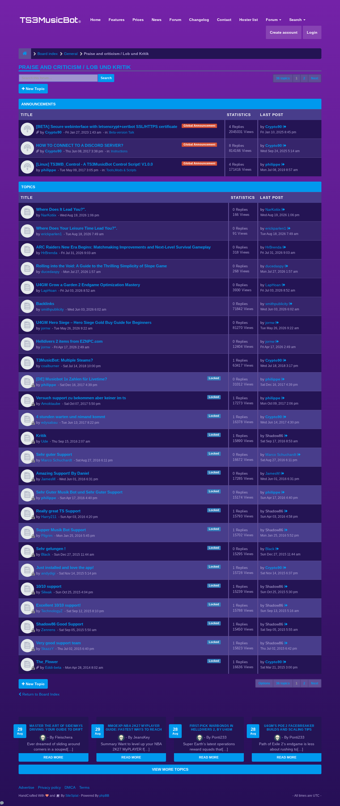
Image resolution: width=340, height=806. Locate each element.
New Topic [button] (35, 89)
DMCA (70, 787)
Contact (224, 20)
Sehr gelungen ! (51, 548)
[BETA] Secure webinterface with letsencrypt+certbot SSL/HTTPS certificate (106, 126)
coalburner (50, 366)
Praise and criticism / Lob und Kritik (75, 67)
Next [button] (314, 78)
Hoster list (248, 20)
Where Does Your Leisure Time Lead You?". (76, 228)
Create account (284, 32)
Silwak (46, 592)
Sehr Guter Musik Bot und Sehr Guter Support (79, 492)
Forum (175, 20)
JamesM (48, 479)
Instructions (119, 151)
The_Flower (47, 661)
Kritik (41, 435)
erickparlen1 (51, 234)
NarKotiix (48, 215)
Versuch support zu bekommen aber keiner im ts (81, 398)
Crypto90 (53, 132)
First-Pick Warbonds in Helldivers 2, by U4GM (211, 727)
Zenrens (48, 630)
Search (296, 20)
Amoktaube (50, 403)
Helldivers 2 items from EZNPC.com (69, 341)
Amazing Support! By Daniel (62, 473)
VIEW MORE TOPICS (170, 769)
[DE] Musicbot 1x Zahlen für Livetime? (71, 379)
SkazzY (47, 648)
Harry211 (49, 517)
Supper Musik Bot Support (61, 530)
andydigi (48, 573)
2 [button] (304, 78)
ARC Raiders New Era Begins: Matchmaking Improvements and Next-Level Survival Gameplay (123, 247)
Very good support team (58, 643)
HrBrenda (49, 253)
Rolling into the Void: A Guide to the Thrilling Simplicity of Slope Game (101, 266)
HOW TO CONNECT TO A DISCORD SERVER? (79, 145)
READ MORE (53, 757)
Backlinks (45, 303)
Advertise (26, 787)
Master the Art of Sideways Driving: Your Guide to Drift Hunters (56, 729)
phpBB (104, 796)
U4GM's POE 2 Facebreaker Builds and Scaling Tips (289, 727)
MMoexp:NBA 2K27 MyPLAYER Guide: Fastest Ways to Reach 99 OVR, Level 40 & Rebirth (134, 729)
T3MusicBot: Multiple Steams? (64, 360)
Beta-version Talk (121, 132)
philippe (48, 170)
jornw (45, 328)
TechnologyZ (52, 611)
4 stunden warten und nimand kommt (70, 416)
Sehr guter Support (54, 454)
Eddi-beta (53, 667)
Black (45, 554)
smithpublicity (52, 309)
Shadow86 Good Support (59, 624)
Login (312, 32)
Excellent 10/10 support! (58, 605)
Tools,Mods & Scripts (121, 170)
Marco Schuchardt (56, 460)
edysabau (49, 422)
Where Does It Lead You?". (61, 209)
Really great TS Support (58, 511)
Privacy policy (49, 787)
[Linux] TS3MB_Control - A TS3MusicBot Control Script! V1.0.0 (94, 164)
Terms (84, 787)
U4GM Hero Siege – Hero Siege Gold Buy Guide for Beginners (93, 322)
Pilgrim (47, 535)
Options (264, 683)
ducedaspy (50, 271)
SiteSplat (71, 796)
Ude (44, 441)
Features (117, 20)
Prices (138, 20)
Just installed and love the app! (65, 567)
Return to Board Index (40, 694)
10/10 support (48, 586)
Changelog (199, 20)
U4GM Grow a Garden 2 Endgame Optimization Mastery (88, 284)
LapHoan (49, 290)
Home (95, 20)
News (157, 20)
